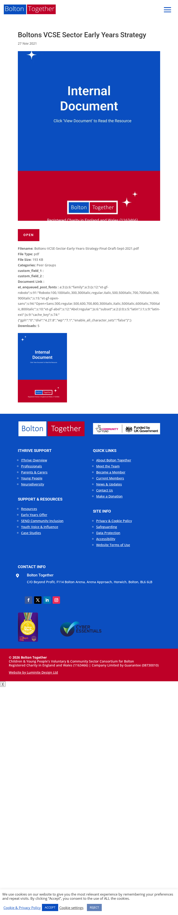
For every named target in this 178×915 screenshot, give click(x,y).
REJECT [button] (94, 907)
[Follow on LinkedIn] (47, 600)
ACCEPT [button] (50, 907)
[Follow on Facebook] (28, 600)
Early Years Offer (34, 515)
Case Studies (31, 533)
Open (28, 235)
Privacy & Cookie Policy (114, 521)
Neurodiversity (32, 484)
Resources (29, 509)
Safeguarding (106, 527)
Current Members (110, 478)
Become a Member (110, 472)
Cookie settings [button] (71, 908)
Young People (31, 478)
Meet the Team (108, 466)
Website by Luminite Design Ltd (33, 672)
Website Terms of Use (113, 545)
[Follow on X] (37, 600)
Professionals (31, 466)
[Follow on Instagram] (56, 600)
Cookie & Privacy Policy (22, 908)
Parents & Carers (34, 472)
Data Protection (108, 533)
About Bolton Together (113, 460)
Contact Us (104, 490)
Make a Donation (109, 496)
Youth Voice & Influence (39, 527)
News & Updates (109, 484)
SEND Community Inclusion (42, 521)
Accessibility (105, 539)
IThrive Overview (34, 460)
